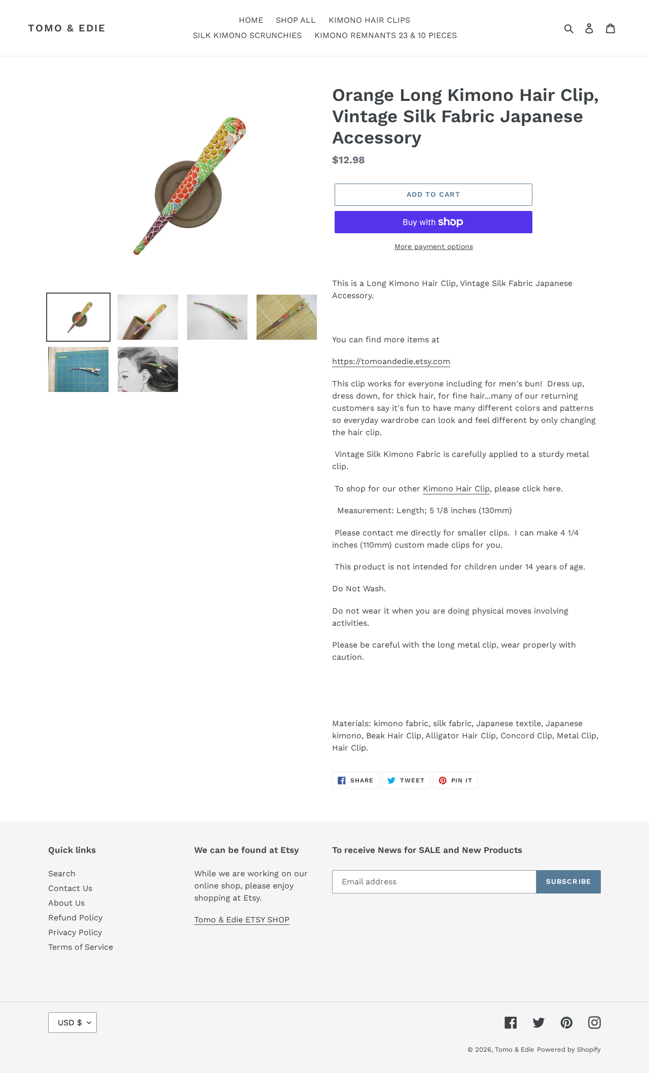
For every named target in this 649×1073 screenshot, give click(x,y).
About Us (66, 903)
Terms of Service (80, 947)
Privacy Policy (75, 932)
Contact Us (70, 888)
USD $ (70, 1022)
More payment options (433, 246)
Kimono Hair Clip (456, 488)
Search (62, 873)
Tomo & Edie (67, 28)
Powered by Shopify (569, 1049)
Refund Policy (75, 917)
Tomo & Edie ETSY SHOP (242, 919)
